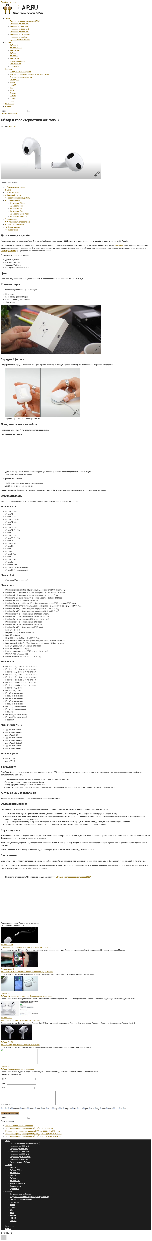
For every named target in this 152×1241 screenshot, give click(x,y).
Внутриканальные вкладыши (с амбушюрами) (29, 74)
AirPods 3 (14, 53)
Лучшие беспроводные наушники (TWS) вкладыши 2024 (29, 1128)
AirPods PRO (15, 50)
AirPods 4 (14, 45)
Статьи (8, 106)
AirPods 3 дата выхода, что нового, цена (17, 1069)
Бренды (8, 69)
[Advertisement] (67, 453)
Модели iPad (16, 211)
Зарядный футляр (13, 195)
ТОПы (7, 18)
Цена (8, 190)
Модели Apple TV (18, 216)
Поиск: (4, 111)
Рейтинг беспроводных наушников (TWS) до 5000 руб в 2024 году (33, 1131)
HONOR (13, 96)
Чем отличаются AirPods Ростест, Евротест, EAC (20, 1020)
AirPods (8, 42)
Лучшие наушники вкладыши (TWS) (25, 21)
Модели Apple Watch (19, 214)
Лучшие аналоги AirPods (20, 40)
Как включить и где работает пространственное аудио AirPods (27, 972)
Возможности (15, 64)
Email (3, 1083)
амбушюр (119, 245)
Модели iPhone (17, 203)
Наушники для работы (19, 37)
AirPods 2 (14, 56)
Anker (12, 90)
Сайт (3, 1088)
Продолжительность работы (17, 198)
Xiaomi (12, 82)
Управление (11, 219)
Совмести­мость (12, 201)
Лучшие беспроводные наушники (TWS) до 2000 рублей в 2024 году (33, 1134)
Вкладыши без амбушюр (20, 72)
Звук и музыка (12, 227)
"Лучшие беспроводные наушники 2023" (73, 877)
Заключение (11, 230)
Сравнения (9, 104)
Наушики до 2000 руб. (19, 26)
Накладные (14, 80)
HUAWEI (13, 85)
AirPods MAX (15, 58)
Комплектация (12, 193)
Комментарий (6, 1104)
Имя (3, 1079)
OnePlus (13, 98)
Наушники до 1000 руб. (19, 24)
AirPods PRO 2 (16, 48)
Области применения (14, 224)
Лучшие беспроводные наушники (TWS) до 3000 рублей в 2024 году (33, 1136)
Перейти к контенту (9, 2)
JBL (11, 88)
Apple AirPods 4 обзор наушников (19, 1126)
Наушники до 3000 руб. (19, 29)
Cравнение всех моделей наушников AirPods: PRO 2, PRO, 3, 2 (26, 947)
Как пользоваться (17, 61)
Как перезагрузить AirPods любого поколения (20, 1045)
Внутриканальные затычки (21, 77)
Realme (13, 93)
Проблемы (14, 66)
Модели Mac (16, 208)
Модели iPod (16, 206)
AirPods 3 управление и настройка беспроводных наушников (26, 996)
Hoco (12, 101)
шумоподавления (8, 251)
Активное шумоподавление (17, 222)
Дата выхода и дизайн (15, 187)
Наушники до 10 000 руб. (20, 34)
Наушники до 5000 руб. (19, 32)
